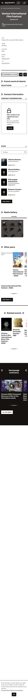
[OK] (14, 694)
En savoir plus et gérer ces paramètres (12, 690)
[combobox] (14, 152)
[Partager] (21, 74)
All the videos (7, 412)
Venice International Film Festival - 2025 (18, 273)
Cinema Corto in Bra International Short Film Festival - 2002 (6, 338)
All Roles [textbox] (5, 152)
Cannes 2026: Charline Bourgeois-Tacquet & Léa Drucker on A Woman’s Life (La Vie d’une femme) (11, 397)
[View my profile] (24, 3)
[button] (21, 222)
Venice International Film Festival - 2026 (11, 287)
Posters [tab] (14, 216)
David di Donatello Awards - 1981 (17, 333)
